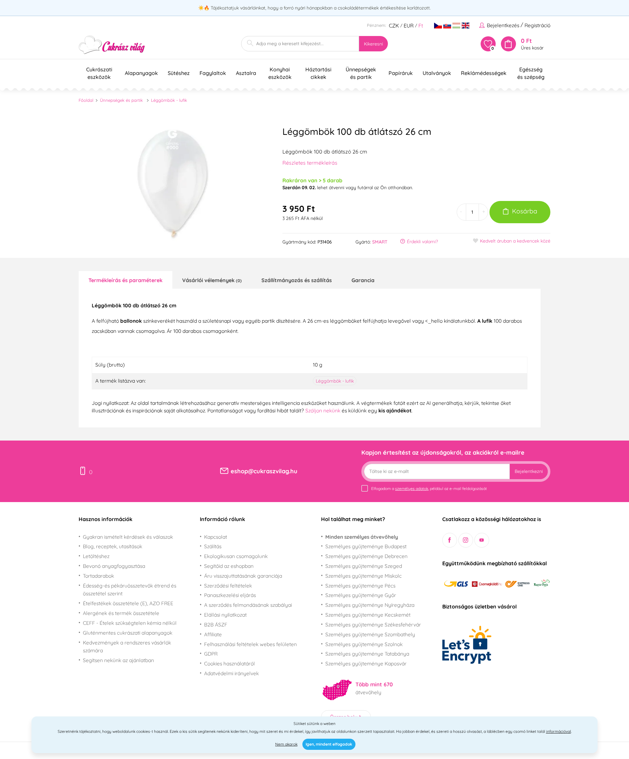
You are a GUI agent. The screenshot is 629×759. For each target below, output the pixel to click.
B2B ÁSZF (215, 624)
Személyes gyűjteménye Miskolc (363, 575)
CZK (394, 25)
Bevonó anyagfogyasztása (114, 566)
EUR (409, 25)
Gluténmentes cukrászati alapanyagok (127, 632)
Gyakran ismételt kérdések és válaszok (128, 536)
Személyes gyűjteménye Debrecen (366, 556)
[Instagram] (465, 540)
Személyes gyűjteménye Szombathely (370, 634)
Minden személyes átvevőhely (361, 536)
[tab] (125, 280)
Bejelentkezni (529, 471)
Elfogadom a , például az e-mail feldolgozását (429, 488)
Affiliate (213, 634)
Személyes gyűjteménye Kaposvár (366, 663)
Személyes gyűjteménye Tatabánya (367, 653)
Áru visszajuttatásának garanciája (243, 575)
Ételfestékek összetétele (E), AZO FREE (128, 603)
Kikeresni (373, 44)
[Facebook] (449, 540)
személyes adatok (411, 488)
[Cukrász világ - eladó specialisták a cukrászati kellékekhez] (112, 45)
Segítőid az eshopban (229, 566)
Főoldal (86, 100)
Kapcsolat (215, 536)
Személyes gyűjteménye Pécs (360, 585)
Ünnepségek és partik (121, 100)
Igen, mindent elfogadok (329, 744)
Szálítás (212, 546)
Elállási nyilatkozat (225, 614)
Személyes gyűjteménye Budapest (366, 546)
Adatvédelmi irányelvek (231, 673)
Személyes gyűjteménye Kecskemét (367, 614)
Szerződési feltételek (228, 585)
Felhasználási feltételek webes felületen (250, 644)
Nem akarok (286, 744)
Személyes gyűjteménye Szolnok (364, 644)
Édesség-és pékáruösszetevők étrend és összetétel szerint (129, 589)
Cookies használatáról (229, 663)
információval (558, 731)
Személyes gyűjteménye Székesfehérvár (373, 624)
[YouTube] (481, 540)
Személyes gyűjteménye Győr (360, 595)
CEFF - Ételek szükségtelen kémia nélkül (130, 623)
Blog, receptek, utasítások (112, 546)
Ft (420, 25)
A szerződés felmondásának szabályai (248, 605)
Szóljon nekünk (322, 410)
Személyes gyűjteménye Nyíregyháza (369, 605)
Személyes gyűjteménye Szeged (363, 566)
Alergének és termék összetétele (121, 613)
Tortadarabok (98, 575)
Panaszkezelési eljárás (230, 595)
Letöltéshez (96, 556)
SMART (380, 242)
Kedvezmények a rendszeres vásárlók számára (127, 646)
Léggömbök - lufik (169, 100)
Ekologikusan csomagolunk (236, 556)
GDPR (211, 653)
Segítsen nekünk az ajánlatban (118, 660)
